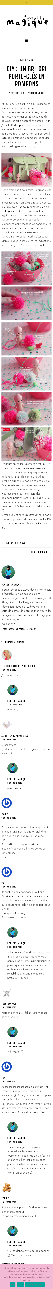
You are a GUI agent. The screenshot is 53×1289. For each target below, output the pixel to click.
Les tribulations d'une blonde (18, 666)
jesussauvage (8, 1003)
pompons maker (29, 125)
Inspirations (26, 60)
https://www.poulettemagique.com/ (18, 629)
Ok (12, 1284)
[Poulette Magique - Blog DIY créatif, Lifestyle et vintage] (26, 20)
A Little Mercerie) (16, 236)
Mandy (5, 814)
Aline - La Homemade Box (14, 735)
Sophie (5, 1198)
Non (20, 1284)
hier (36, 112)
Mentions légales (35, 1284)
